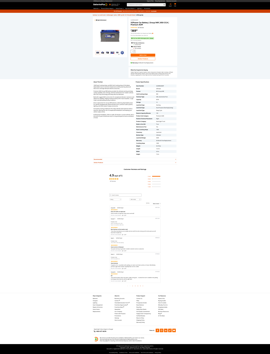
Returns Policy (140, 318)
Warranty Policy (140, 322)
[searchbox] (126, 195)
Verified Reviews (140, 316)
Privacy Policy (158, 352)
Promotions (118, 316)
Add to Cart (143, 55)
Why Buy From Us (163, 305)
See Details (153, 11)
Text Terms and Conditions (147, 352)
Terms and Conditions (134, 352)
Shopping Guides (162, 307)
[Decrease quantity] (134, 52)
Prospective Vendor (141, 303)
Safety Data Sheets (141, 309)
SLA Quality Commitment (143, 311)
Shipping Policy (140, 320)
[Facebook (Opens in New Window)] (157, 330)
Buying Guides (162, 300)
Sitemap (117, 318)
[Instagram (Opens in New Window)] (161, 330)
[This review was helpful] (122, 215)
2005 (119, 15)
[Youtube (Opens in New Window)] (174, 330)
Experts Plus (150, 1)
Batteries (95, 298)
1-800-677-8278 (101, 331)
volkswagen (109, 15)
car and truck (101, 15)
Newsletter (117, 309)
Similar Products (143, 59)
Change (151, 38)
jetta (115, 15)
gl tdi (122, 15)
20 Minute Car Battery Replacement (103, 1)
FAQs (137, 300)
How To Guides (162, 303)
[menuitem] (96, 9)
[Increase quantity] (134, 50)
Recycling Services (160, 1)
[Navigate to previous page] (127, 286)
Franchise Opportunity (121, 305)
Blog (159, 313)
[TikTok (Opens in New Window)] (170, 330)
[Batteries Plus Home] (100, 5)
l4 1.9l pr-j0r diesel (130, 15)
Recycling (138, 307)
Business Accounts (171, 1)
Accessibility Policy (113, 352)
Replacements (96, 311)
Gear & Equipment (98, 305)
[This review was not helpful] (124, 215)
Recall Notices (140, 305)
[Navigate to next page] (143, 286)
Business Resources (163, 311)
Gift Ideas (160, 309)
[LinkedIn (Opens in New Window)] (165, 330)
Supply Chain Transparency (143, 313)
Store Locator (118, 320)
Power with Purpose (120, 313)
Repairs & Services (98, 307)
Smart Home (96, 309)
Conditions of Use (123, 352)
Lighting (95, 303)
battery (95, 15)
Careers (117, 300)
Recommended (98, 159)
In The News (161, 316)
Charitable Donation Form (122, 303)
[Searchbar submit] (164, 4)
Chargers (95, 300)
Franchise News (119, 307)
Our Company (118, 311)
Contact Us (139, 298)
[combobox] (115, 199)
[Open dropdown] (152, 33)
